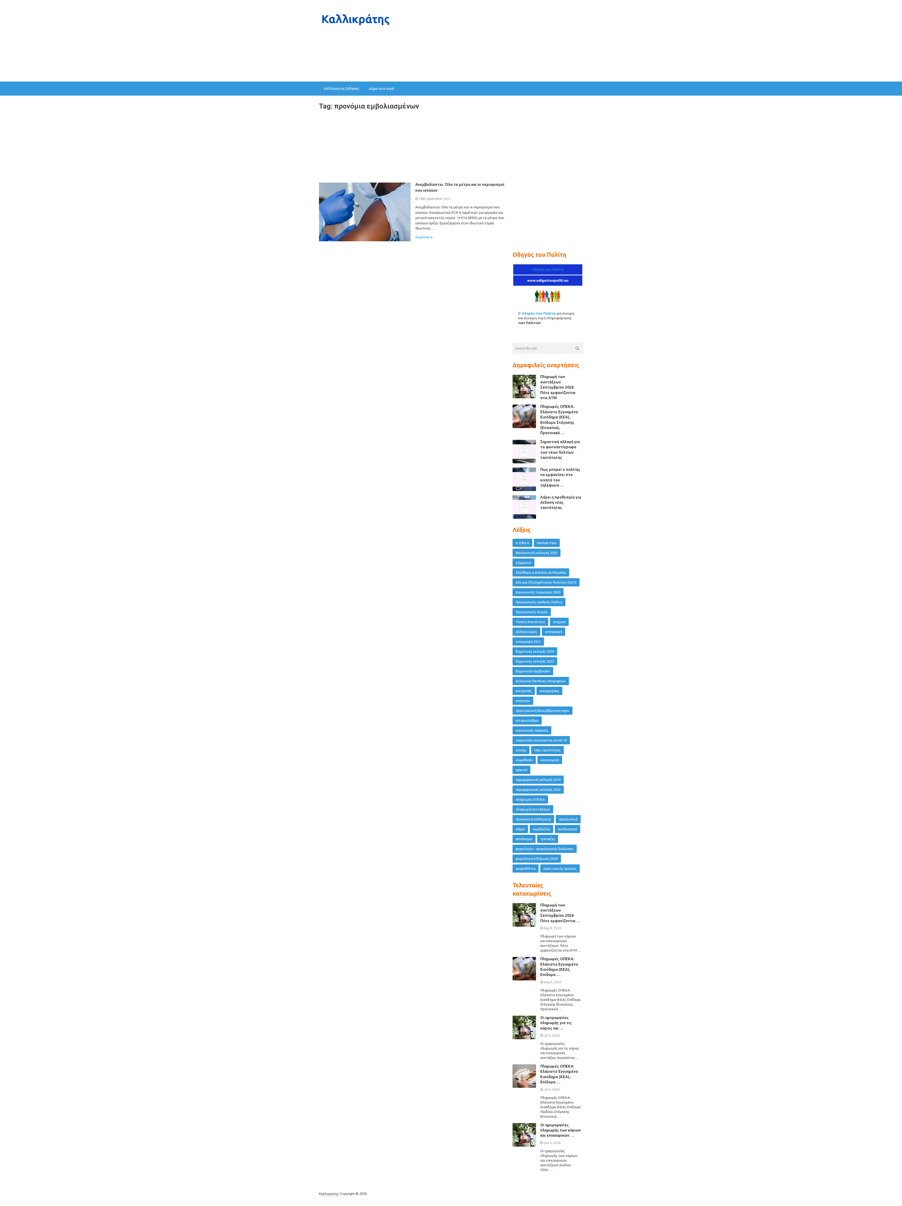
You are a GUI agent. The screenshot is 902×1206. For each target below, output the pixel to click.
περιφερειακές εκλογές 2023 (538, 790)
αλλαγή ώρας (526, 632)
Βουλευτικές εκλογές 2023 (536, 553)
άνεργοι (559, 622)
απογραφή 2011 (528, 642)
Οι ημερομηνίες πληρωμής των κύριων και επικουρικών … (560, 1130)
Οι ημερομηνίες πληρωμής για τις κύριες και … (556, 1022)
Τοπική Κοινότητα (530, 622)
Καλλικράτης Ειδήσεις (341, 88)
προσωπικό (568, 819)
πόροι (520, 829)
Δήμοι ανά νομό (381, 88)
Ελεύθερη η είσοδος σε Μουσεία (541, 572)
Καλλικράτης (329, 1194)
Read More (424, 237)
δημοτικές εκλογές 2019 (535, 651)
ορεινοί (521, 770)
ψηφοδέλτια (526, 868)
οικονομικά (549, 760)
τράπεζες (547, 839)
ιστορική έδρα (527, 720)
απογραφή (553, 632)
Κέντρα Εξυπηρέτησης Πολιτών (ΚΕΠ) (546, 582)
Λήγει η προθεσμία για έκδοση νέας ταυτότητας (560, 502)
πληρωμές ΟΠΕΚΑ (530, 799)
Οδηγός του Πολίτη (547, 269)
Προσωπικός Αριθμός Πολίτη (539, 602)
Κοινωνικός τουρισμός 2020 (538, 592)
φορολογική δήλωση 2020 (537, 859)
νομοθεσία (524, 760)
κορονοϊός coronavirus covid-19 (541, 740)
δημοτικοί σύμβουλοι (533, 671)
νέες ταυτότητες (547, 750)
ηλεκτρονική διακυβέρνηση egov (542, 711)
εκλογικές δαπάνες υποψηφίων (541, 681)
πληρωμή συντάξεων (533, 809)
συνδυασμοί (567, 829)
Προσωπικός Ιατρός (532, 612)
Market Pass (547, 543)
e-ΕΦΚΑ (522, 543)
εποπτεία (523, 701)
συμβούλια (541, 829)
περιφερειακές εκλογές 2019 (538, 780)
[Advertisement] (497, 41)
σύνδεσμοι (524, 839)
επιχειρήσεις (549, 691)
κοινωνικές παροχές (532, 730)
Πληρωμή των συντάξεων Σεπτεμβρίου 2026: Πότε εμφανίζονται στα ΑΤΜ (557, 387)
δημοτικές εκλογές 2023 (535, 661)
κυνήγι (521, 750)
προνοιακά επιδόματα (533, 819)
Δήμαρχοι (523, 563)
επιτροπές (524, 691)
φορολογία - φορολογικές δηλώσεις (545, 849)
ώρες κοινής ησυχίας (560, 868)
